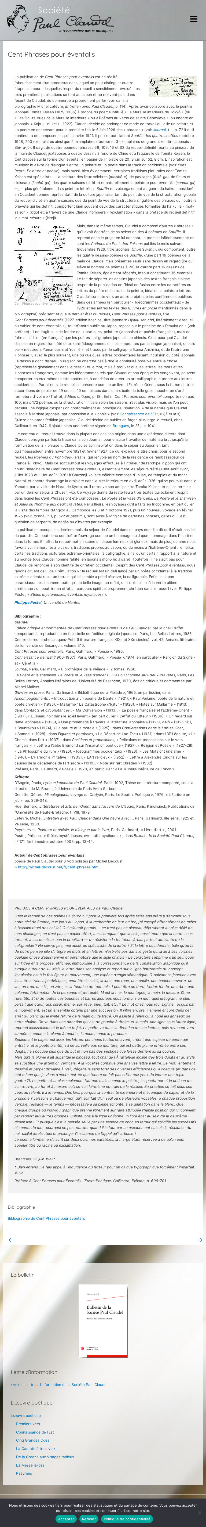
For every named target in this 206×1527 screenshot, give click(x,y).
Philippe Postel (28, 602)
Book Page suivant (183, 1239)
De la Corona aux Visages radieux (45, 1457)
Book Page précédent (30, 1239)
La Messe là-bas (30, 1465)
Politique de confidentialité (127, 1519)
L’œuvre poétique (26, 1415)
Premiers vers (28, 1424)
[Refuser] (199, 1512)
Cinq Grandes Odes (32, 1440)
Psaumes (24, 1473)
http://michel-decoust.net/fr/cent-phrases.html (58, 867)
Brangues (121, 426)
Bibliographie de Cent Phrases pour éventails (46, 1218)
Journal (159, 130)
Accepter (66, 1519)
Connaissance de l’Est (139, 414)
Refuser (89, 1519)
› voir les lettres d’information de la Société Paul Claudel (59, 1384)
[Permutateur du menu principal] (194, 19)
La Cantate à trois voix (35, 1448)
